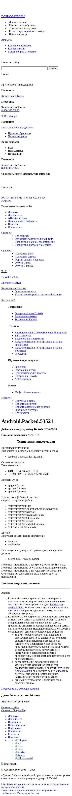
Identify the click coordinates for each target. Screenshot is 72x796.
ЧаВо (4, 116)
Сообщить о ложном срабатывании (35, 241)
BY (40, 197)
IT (24, 197)
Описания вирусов (25, 291)
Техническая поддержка (23, 28)
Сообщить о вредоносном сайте (33, 244)
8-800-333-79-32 (10, 110)
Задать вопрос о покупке (22, 51)
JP (27, 197)
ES (17, 197)
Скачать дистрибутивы (22, 25)
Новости (13, 224)
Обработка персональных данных (20, 784)
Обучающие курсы (25, 369)
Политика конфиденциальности (19, 790)
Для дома (13, 212)
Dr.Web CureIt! (23, 262)
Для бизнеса (15, 215)
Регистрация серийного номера (27, 31)
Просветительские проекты (30, 373)
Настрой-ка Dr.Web (26, 376)
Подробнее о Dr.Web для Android (20, 688)
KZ (31, 197)
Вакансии (13, 737)
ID (43, 197)
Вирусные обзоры (25, 400)
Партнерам (14, 728)
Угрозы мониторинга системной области (38, 294)
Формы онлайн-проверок (29, 259)
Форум (13, 116)
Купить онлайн (16, 48)
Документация (17, 22)
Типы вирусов (23, 335)
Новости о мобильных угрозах (32, 406)
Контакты (13, 734)
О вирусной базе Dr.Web (29, 313)
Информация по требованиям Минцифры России (29, 791)
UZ (35, 197)
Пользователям (16, 725)
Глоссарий (21, 353)
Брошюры (20, 366)
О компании (15, 227)
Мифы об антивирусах (28, 392)
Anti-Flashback (23, 379)
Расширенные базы (26, 316)
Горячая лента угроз (26, 409)
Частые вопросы (17, 136)
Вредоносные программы (29, 338)
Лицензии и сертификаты (23, 221)
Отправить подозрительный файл (34, 238)
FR (21, 197)
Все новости (22, 412)
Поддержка (14, 722)
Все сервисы (22, 235)
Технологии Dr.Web (26, 319)
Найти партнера (18, 34)
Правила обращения (19, 133)
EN (12, 197)
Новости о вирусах (26, 403)
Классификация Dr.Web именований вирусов (41, 332)
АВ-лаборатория (17, 218)
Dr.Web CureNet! (24, 265)
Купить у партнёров (19, 45)
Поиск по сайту (10, 62)
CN (8, 197)
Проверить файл (24, 253)
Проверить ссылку (25, 256)
